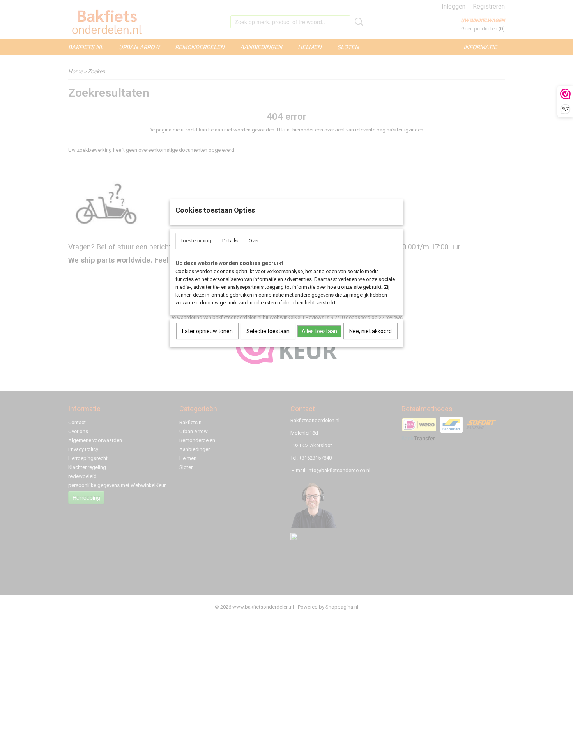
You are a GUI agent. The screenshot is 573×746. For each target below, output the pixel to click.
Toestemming (195, 240)
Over (254, 240)
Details (230, 240)
